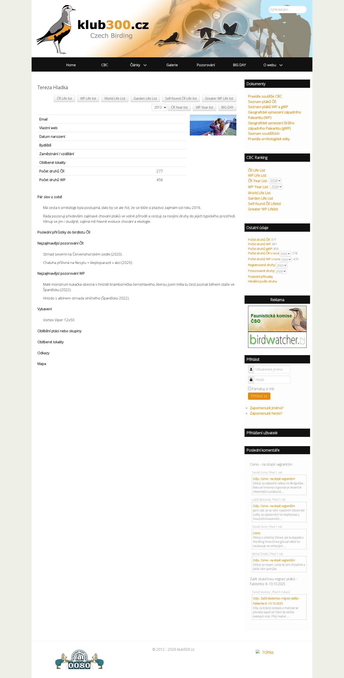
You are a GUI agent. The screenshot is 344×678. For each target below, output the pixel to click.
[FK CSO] (277, 318)
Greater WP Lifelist (263, 209)
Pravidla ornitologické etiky (269, 138)
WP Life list (88, 98)
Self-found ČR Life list (181, 98)
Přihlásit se (259, 396)
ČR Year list (179, 107)
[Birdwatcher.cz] (277, 339)
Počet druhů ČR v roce (263, 253)
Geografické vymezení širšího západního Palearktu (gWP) (271, 125)
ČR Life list (64, 98)
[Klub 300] (172, 28)
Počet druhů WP (259, 244)
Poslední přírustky (260, 276)
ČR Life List (256, 170)
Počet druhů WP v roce (264, 259)
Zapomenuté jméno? (266, 407)
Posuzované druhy (261, 271)
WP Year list (204, 107)
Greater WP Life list (219, 98)
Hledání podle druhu (262, 281)
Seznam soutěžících (264, 133)
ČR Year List (257, 180)
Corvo (256, 533)
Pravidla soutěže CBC (265, 96)
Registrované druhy (261, 265)
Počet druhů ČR (259, 239)
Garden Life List (145, 98)
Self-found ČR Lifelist (264, 203)
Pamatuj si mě (263, 388)
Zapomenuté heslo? (266, 413)
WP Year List (258, 186)
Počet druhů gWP (260, 249)
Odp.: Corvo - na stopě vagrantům (274, 479)
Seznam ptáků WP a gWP (268, 106)
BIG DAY (227, 107)
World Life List (114, 98)
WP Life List (257, 175)
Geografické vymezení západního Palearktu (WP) (274, 115)
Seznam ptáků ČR (262, 101)
